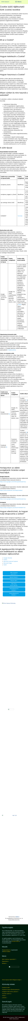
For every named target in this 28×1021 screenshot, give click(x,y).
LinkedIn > (4, 997)
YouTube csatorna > (7, 993)
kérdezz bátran (15, 941)
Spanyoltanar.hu (7, 950)
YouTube (20, 216)
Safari (5, 565)
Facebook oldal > (6, 987)
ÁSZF (16, 1017)
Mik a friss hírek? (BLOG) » (14, 584)
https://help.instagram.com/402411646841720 (12, 507)
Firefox (5, 559)
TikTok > (4, 995)
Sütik (10, 1018)
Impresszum (16, 1018)
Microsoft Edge (7, 563)
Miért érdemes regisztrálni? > (9, 959)
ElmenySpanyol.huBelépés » (14, 594)
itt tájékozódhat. (11, 350)
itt (26, 400)
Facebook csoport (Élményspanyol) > (11, 989)
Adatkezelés (21, 1017)
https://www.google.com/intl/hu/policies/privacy (13, 481)
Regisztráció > (5, 961)
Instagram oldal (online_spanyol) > (10, 991)
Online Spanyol (5, 1)
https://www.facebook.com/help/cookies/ (11, 490)
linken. (20, 304)
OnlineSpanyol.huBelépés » (14, 589)
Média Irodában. (7, 951)
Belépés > (4, 963)
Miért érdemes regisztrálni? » (14, 573)
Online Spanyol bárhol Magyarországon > (12, 979)
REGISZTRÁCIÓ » (14, 577)
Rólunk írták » (14, 580)
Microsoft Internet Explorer (10, 561)
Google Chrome (7, 558)
